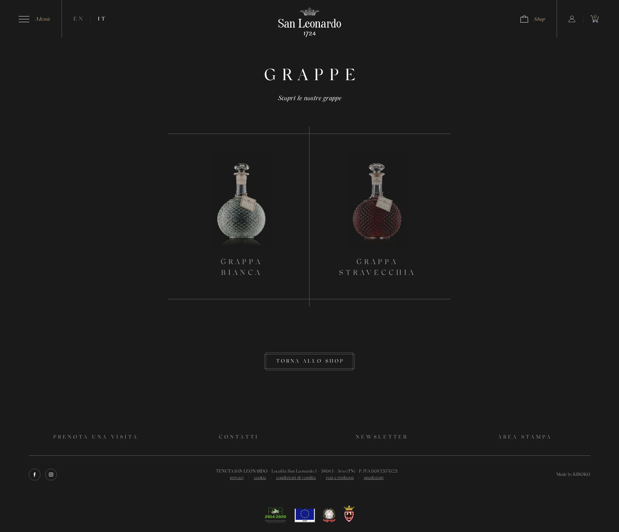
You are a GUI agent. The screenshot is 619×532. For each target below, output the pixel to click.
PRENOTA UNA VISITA (95, 437)
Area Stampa (525, 437)
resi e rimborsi (340, 478)
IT (102, 19)
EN (79, 19)
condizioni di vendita (296, 478)
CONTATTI (239, 437)
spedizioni (374, 478)
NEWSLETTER (382, 437)
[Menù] (24, 19)
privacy (237, 478)
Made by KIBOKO (573, 475)
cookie (260, 478)
